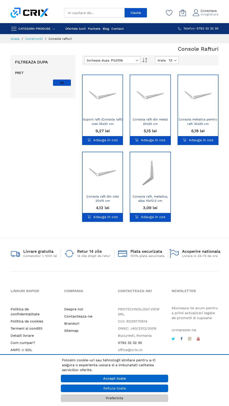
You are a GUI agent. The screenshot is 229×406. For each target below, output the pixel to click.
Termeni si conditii (26, 328)
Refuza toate (114, 388)
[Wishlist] (169, 12)
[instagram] (189, 339)
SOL (28, 350)
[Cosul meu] (182, 12)
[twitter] (173, 339)
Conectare (209, 11)
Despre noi (73, 309)
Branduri (71, 323)
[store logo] (30, 13)
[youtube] (198, 339)
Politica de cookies (27, 321)
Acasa (16, 38)
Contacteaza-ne (78, 316)
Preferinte (114, 398)
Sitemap (71, 330)
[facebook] (181, 339)
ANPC (15, 350)
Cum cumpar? (23, 343)
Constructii (34, 38)
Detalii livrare (22, 335)
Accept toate (114, 378)
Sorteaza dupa (98, 60)
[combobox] (94, 12)
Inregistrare (209, 14)
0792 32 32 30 (130, 343)
